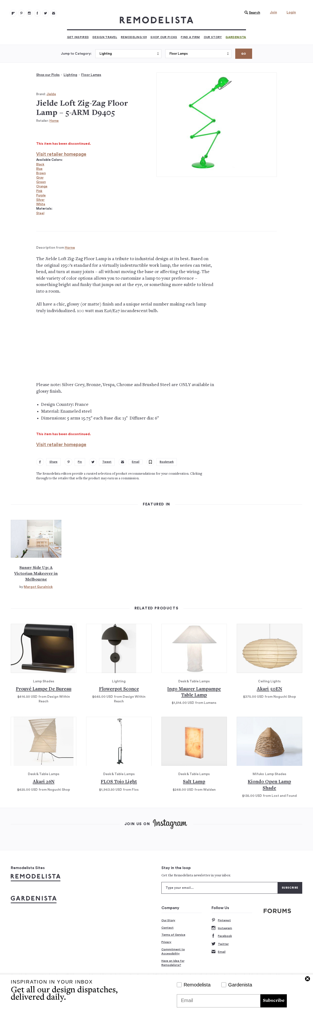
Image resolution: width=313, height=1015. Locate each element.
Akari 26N (44, 782)
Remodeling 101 (134, 37)
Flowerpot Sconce (119, 689)
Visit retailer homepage (61, 154)
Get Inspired (78, 37)
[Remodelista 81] (29, 13)
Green (41, 182)
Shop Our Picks (163, 37)
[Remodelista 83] (45, 13)
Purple (41, 195)
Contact (167, 927)
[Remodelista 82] (37, 13)
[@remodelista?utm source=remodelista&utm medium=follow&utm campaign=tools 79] (13, 13)
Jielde (51, 94)
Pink (39, 191)
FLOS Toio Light (119, 782)
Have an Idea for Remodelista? (172, 963)
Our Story (213, 37)
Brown (41, 173)
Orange (41, 186)
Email (221, 951)
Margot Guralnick (38, 587)
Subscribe (273, 1000)
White (40, 204)
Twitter (223, 944)
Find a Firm (190, 37)
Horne (54, 120)
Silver (40, 199)
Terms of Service (173, 934)
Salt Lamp (194, 782)
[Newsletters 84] (53, 13)
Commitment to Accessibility (173, 951)
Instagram (225, 928)
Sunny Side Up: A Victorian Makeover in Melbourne (36, 574)
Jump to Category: (76, 53)
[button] (251, 12)
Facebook (225, 935)
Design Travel (104, 37)
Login (291, 12)
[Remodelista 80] (21, 13)
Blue (39, 168)
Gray (40, 177)
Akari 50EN (269, 689)
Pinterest (224, 920)
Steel (40, 213)
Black (40, 164)
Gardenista (235, 37)
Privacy (166, 942)
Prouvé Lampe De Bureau (43, 689)
